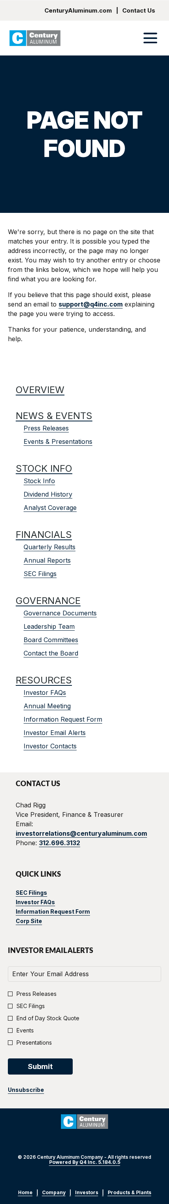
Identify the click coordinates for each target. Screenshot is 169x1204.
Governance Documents (60, 613)
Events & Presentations (58, 441)
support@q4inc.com (91, 304)
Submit (40, 1066)
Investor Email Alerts (55, 733)
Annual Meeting (47, 706)
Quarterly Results (49, 547)
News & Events (54, 415)
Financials (44, 534)
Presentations (34, 1042)
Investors (86, 1192)
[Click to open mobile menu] (150, 38)
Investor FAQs (45, 692)
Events (25, 1030)
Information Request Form (63, 719)
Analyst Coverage (50, 508)
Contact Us (138, 10)
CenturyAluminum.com (78, 10)
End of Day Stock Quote (48, 1018)
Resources (44, 680)
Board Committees (51, 640)
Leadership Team (49, 626)
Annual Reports (47, 560)
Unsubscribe (26, 1089)
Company (54, 1192)
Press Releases (46, 428)
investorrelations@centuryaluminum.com (81, 833)
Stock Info (44, 468)
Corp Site (39, 921)
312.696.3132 (59, 843)
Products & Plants (129, 1192)
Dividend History (48, 494)
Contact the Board (51, 653)
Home (25, 1192)
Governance (48, 600)
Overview (40, 389)
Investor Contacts (50, 746)
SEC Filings (40, 574)
